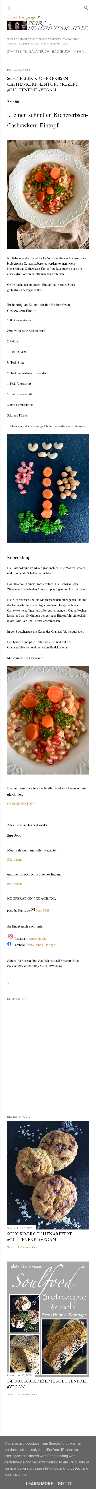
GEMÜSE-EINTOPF (20, 803)
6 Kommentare (27, 1394)
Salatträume (14, 859)
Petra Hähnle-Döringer (41, 945)
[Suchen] (86, 7)
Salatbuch (39, 52)
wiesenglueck (38, 938)
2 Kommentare (27, 1247)
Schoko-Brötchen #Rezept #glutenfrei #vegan (39, 1236)
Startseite (17, 52)
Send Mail (42, 910)
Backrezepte (14, 883)
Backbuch (61, 52)
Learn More (39, 1483)
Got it (65, 1483)
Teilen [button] (10, 983)
